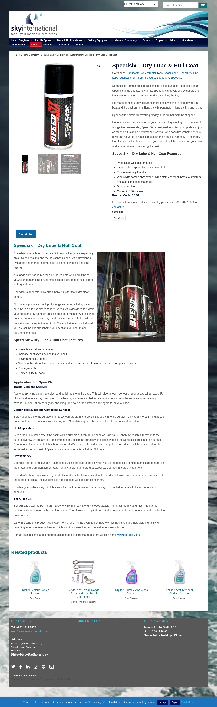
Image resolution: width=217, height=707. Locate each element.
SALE (34, 44)
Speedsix (176, 77)
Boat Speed (171, 72)
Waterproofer (76, 54)
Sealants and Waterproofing (54, 54)
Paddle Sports (43, 40)
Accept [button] (162, 702)
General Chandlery (126, 40)
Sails (172, 40)
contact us (118, 206)
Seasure (150, 77)
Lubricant (125, 77)
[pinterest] (44, 667)
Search (80, 44)
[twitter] (14, 667)
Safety (146, 40)
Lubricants (133, 72)
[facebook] (21, 667)
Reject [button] (175, 702)
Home (13, 40)
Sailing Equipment (98, 40)
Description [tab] (25, 234)
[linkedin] (28, 667)
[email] (52, 667)
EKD (67, 679)
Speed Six (162, 77)
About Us (64, 44)
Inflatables (187, 40)
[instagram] (36, 667)
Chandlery (186, 72)
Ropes (159, 40)
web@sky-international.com (29, 631)
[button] (99, 66)
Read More (187, 702)
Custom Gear (17, 44)
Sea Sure (138, 77)
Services (48, 44)
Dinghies (24, 40)
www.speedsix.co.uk (129, 534)
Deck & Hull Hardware (69, 40)
